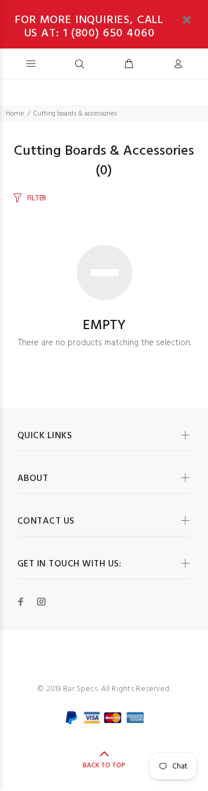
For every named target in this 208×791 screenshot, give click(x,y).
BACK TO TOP (104, 765)
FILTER (36, 198)
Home (15, 114)
